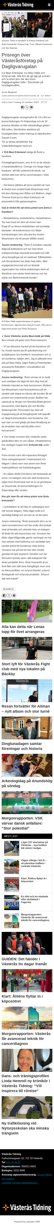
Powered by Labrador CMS (27, 1221)
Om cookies (8, 1178)
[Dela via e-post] (31, 107)
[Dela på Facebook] (22, 107)
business (8, 589)
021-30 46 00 (13, 1162)
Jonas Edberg (44, 1174)
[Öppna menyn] (49, 5)
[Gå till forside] (18, 5)
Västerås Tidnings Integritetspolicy (20, 1182)
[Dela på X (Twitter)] (27, 107)
